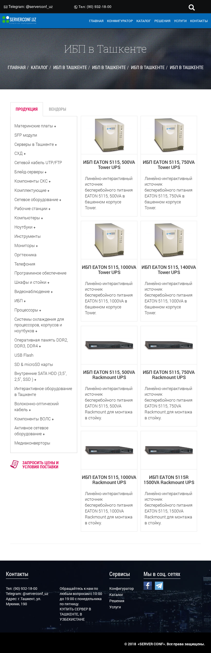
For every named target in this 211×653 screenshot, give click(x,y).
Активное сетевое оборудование (31, 430)
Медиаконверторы (32, 443)
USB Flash (23, 355)
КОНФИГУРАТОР (120, 20)
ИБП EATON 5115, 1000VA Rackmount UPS (109, 479)
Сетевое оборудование (36, 199)
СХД (18, 153)
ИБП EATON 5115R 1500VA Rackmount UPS (169, 479)
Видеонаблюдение (32, 291)
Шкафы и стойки (30, 282)
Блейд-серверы (28, 171)
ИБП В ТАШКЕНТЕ (70, 67)
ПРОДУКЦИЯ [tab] (27, 109)
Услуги (115, 606)
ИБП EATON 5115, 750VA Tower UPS (169, 164)
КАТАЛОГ (143, 20)
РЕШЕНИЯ (162, 20)
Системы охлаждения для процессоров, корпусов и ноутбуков (39, 325)
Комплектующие (30, 190)
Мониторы (24, 245)
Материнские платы (33, 125)
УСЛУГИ (180, 20)
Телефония (24, 264)
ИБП (18, 300)
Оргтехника (25, 254)
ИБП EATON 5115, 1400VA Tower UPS (169, 269)
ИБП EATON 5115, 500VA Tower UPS (109, 164)
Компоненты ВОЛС (32, 418)
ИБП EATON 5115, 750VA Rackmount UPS (169, 374)
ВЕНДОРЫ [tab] (57, 109)
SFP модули (25, 135)
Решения (116, 600)
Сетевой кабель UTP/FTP (38, 162)
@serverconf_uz (39, 6)
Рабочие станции (30, 208)
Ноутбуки (23, 227)
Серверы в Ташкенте (34, 144)
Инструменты (27, 236)
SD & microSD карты (33, 364)
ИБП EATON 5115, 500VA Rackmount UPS (109, 374)
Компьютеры (27, 217)
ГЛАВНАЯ (96, 20)
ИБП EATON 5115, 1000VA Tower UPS (109, 269)
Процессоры (26, 310)
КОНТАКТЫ (199, 20)
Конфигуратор (121, 588)
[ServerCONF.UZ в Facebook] (148, 585)
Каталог (116, 594)
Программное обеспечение (40, 273)
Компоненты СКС (31, 181)
